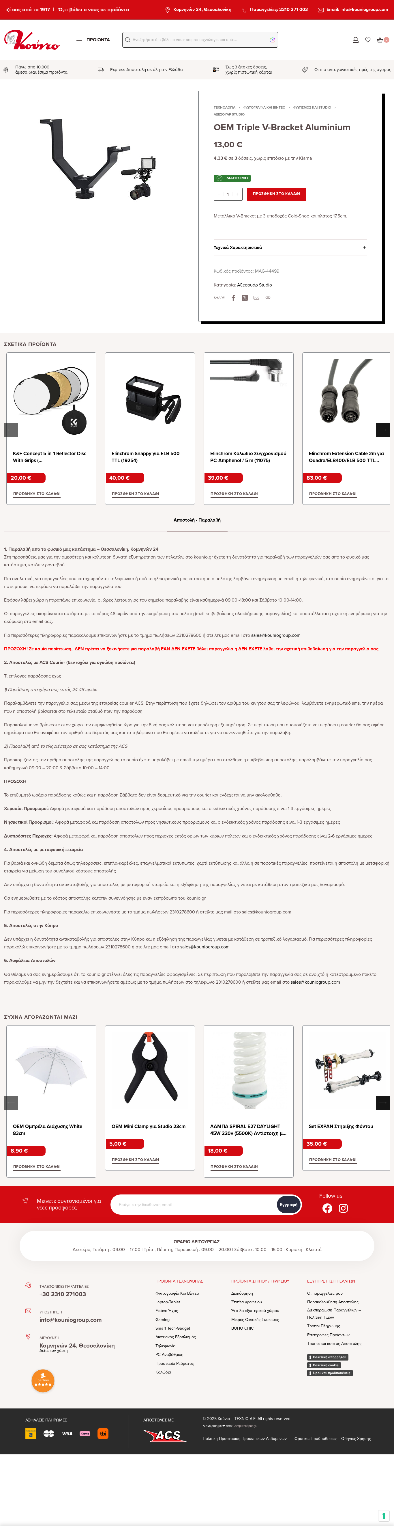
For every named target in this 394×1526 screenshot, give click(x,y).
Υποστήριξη (51, 1312)
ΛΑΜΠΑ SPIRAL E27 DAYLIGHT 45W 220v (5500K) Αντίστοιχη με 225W (247, 1133)
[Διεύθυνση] (28, 1336)
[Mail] (256, 298)
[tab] (197, 520)
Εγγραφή (289, 1204)
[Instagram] (343, 1208)
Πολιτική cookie (326, 1365)
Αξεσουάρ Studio (229, 114)
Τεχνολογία (224, 107)
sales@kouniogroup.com (276, 635)
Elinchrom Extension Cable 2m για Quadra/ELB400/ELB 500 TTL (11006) (346, 460)
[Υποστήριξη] (28, 1311)
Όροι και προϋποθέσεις (331, 1373)
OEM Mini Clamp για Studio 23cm (148, 1126)
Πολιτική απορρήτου (329, 1357)
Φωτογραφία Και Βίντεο (264, 107)
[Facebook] (327, 1208)
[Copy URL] (268, 298)
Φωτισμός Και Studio (312, 107)
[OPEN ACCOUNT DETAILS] (355, 40)
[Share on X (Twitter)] (245, 298)
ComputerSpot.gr (244, 1426)
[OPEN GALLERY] (99, 176)
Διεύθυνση (49, 1338)
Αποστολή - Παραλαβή (197, 520)
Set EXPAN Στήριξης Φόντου (341, 1126)
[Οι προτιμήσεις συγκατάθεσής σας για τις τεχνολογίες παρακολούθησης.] (383, 1515)
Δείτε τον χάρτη (54, 1350)
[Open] (368, 40)
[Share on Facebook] (233, 298)
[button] (127, 39)
